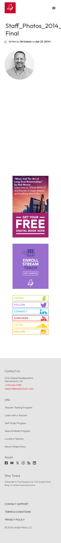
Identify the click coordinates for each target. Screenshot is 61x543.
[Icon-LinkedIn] (34, 462)
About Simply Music (15, 446)
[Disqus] (30, 126)
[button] (53, 7)
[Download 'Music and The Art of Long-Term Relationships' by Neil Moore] (30, 206)
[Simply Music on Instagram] (30, 332)
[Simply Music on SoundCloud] (30, 325)
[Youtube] (11, 462)
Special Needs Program (17, 430)
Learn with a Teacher (16, 415)
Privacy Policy (15, 519)
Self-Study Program (15, 423)
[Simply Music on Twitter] (30, 305)
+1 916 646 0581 (13, 385)
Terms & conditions (18, 511)
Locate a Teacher (14, 438)
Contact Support (16, 504)
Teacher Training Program (18, 407)
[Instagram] (23, 462)
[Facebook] (6, 462)
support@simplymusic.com (19, 388)
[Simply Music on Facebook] (30, 298)
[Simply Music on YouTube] (30, 318)
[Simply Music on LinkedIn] (30, 311)
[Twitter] (17, 462)
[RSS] (28, 462)
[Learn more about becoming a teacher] (30, 266)
